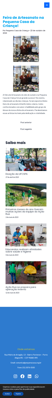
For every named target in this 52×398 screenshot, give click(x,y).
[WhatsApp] (37, 376)
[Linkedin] (30, 376)
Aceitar (7, 394)
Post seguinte (26, 129)
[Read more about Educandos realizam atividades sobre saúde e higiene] (26, 235)
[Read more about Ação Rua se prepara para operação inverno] (26, 272)
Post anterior (26, 122)
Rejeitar (18, 394)
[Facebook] (22, 376)
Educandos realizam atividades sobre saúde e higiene (24, 250)
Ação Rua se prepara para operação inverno (21, 288)
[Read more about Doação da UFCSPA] (26, 159)
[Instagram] (15, 376)
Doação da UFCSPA (17, 174)
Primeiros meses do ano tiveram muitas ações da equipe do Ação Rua (25, 211)
